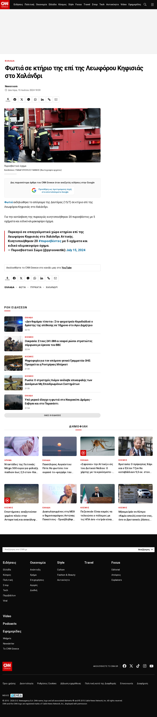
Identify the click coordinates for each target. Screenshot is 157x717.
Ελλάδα (53, 4)
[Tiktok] (138, 666)
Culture (61, 569)
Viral (5, 600)
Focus (78, 4)
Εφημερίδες (134, 4)
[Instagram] (145, 666)
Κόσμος (62, 4)
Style (71, 4)
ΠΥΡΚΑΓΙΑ (35, 287)
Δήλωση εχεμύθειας (70, 683)
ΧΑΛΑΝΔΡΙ (51, 287)
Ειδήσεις (18, 4)
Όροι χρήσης (9, 683)
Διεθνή (33, 590)
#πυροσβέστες (50, 241)
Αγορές (34, 585)
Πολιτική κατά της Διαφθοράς (100, 683)
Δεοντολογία (26, 683)
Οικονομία (41, 4)
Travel (87, 4)
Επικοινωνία (126, 683)
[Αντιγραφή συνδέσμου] (49, 99)
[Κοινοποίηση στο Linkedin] (42, 99)
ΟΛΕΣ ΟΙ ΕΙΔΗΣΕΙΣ (52, 415)
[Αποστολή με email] (56, 99)
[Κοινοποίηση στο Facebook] (15, 99)
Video (124, 4)
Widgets (7, 638)
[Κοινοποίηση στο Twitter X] (22, 99)
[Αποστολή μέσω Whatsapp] (35, 99)
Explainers (116, 580)
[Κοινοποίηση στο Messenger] (28, 99)
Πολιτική (29, 4)
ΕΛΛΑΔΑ (10, 61)
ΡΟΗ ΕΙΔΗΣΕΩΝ (15, 307)
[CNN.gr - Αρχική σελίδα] (7, 666)
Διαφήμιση (142, 683)
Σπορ (95, 4)
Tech (101, 4)
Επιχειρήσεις (37, 580)
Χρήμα (33, 575)
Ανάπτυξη (35, 569)
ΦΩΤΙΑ (22, 287)
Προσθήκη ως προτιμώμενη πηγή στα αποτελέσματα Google (55, 190)
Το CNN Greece (11, 648)
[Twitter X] (131, 666)
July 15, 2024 (75, 250)
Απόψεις (116, 575)
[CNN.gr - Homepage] (5, 4)
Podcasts (10, 623)
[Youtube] (151, 666)
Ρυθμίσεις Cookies (46, 683)
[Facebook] (124, 666)
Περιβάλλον (9, 595)
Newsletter (8, 643)
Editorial (115, 569)
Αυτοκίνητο (112, 4)
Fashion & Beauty (66, 575)
